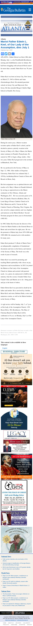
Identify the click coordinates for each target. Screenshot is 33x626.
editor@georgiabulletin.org (10, 620)
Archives (18, 623)
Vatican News (5, 591)
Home (4, 623)
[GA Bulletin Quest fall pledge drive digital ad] (14, 510)
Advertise (22, 624)
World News (5, 573)
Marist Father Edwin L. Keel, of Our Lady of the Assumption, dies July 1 (15, 44)
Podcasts (6, 624)
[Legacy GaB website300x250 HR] (16, 451)
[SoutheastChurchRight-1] (14, 525)
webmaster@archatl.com (22, 620)
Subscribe (14, 624)
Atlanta (3, 39)
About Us (11, 623)
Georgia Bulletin (13, 10)
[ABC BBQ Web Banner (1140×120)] (16, 3)
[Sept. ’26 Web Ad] (14, 429)
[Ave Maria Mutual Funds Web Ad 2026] (16, 614)
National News (6, 556)
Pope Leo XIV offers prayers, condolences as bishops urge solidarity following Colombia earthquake (15, 577)
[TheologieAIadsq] (16, 384)
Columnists (26, 623)
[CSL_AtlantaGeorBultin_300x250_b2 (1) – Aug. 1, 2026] (14, 407)
